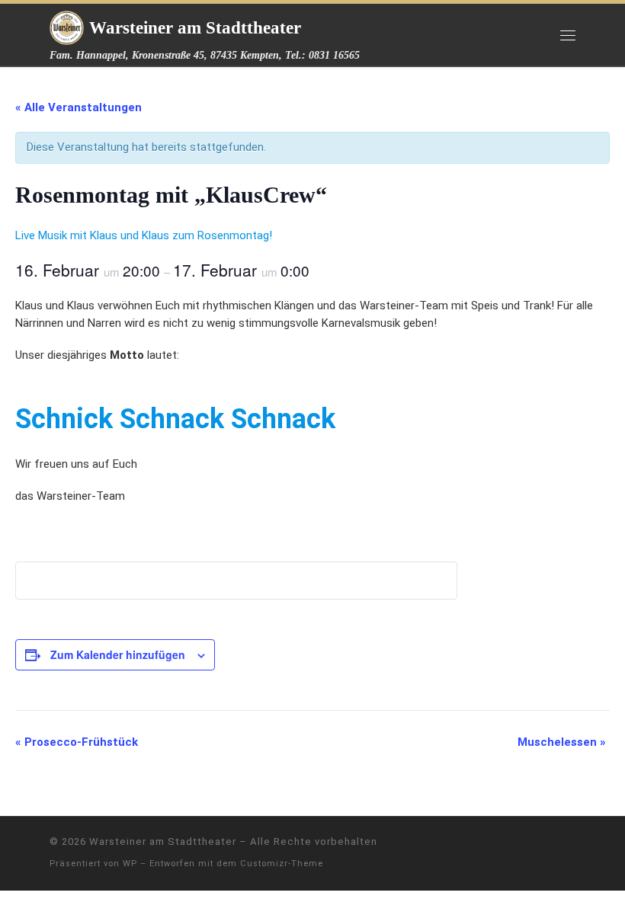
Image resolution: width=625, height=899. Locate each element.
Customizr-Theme (281, 864)
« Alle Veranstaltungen (78, 107)
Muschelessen (562, 742)
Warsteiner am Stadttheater (162, 841)
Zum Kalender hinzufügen (117, 654)
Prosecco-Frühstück (76, 742)
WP (130, 864)
